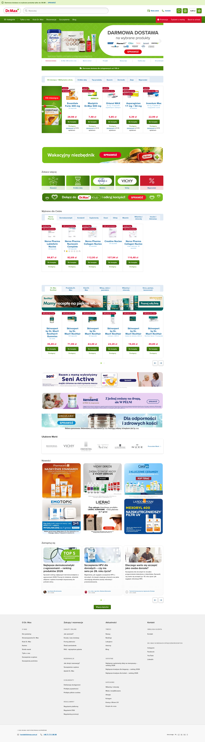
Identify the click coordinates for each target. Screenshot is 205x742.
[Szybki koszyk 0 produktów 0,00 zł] (199, 10)
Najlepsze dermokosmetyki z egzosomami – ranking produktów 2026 (58, 568)
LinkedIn (150, 659)
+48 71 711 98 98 (50, 734)
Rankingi (109, 638)
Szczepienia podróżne (29, 661)
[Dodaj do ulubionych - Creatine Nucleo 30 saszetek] (120, 226)
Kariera (24, 645)
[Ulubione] (179, 10)
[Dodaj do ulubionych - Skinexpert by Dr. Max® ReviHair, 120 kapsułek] (80, 314)
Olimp (115, 218)
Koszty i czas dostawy (71, 638)
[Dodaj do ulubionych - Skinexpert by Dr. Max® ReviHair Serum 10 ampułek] (161, 314)
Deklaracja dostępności (72, 685)
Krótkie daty (82, 80)
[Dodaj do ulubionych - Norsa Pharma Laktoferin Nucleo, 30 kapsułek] (59, 226)
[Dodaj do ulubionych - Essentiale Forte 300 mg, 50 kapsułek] (80, 88)
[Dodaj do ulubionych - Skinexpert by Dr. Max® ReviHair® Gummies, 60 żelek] (59, 314)
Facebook (150, 652)
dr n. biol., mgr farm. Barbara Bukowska (99, 591)
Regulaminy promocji (71, 714)
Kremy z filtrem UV (112, 702)
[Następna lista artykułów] (160, 600)
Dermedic (121, 80)
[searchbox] (65, 11)
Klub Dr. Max (38, 19)
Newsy (108, 634)
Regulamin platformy (71, 706)
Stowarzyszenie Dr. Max (30, 638)
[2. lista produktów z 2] (104, 363)
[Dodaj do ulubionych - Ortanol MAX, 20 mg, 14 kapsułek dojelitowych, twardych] (120, 88)
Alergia (108, 695)
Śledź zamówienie (70, 645)
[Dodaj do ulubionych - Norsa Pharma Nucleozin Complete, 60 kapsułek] (80, 226)
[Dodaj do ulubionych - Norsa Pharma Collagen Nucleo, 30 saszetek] (100, 226)
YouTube (150, 655)
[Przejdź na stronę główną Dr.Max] (12, 11)
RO (185, 734)
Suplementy (94, 218)
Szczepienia (64, 19)
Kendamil (80, 218)
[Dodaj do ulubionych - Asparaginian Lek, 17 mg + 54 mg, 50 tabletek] (141, 88)
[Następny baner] (160, 41)
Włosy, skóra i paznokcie (105, 289)
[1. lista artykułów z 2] (101, 600)
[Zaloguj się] (185, 10)
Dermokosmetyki (65, 218)
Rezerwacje (51, 19)
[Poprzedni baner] (45, 41)
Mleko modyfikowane (113, 691)
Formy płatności (69, 642)
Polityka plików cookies (72, 692)
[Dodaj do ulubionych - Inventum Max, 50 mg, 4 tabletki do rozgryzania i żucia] (161, 88)
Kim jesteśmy (26, 634)
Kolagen (108, 698)
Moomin (125, 218)
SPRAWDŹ (52, 3)
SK (181, 734)
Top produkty (97, 80)
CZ (179, 734)
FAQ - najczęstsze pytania (73, 649)
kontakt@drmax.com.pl (28, 734)
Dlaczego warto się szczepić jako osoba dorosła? (141, 566)
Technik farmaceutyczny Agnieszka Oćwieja (141, 591)
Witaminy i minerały (138, 218)
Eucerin (110, 80)
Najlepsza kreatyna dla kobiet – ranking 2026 (122, 673)
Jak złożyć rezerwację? (72, 663)
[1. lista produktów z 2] (101, 363)
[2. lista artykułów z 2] (104, 600)
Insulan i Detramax (153, 218)
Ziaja (132, 80)
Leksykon (109, 642)
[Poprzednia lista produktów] (155, 363)
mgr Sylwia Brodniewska (55, 591)
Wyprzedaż (143, 80)
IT (187, 734)
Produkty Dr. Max (70, 289)
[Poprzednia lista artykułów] (155, 600)
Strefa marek (26, 649)
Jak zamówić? (68, 634)
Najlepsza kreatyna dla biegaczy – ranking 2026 (123, 669)
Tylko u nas (25, 19)
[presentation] (72, 94)
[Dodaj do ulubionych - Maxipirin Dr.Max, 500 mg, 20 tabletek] (100, 88)
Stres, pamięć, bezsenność (148, 289)
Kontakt (150, 634)
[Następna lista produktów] (160, 363)
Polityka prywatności (71, 689)
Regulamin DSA (69, 710)
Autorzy (108, 645)
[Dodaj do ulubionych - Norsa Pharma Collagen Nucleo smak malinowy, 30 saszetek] (141, 226)
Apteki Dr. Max (69, 671)
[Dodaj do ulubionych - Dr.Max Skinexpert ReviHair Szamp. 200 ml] (120, 314)
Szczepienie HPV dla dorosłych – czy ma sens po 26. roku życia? (97, 568)
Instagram (150, 648)
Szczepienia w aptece (29, 657)
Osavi (106, 218)
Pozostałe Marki (154, 446)
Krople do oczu (111, 706)
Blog (74, 19)
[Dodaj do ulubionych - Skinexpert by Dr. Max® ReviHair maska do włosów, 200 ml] (141, 314)
